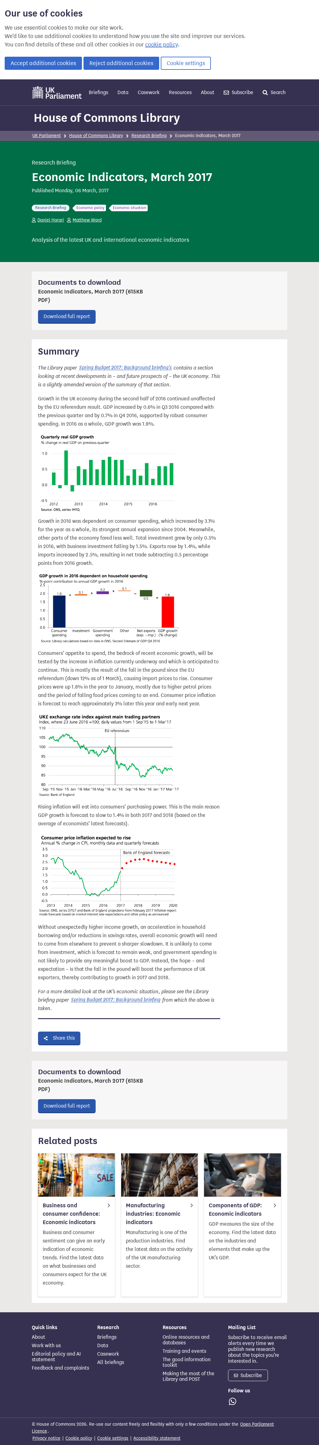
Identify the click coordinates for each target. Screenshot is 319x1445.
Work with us (46, 1345)
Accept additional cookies (43, 63)
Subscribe (242, 92)
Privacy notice (46, 1438)
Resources (180, 92)
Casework (149, 92)
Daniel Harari (50, 220)
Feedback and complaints (60, 1368)
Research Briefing (149, 135)
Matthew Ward (87, 220)
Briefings (98, 92)
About (207, 92)
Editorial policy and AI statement (56, 1356)
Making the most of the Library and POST (188, 1376)
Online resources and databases (186, 1340)
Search (277, 92)
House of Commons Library (107, 118)
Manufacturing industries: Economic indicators (153, 1214)
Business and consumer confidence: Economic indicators (71, 1214)
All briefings (110, 1362)
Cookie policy (78, 1438)
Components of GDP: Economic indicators (235, 1209)
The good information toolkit (187, 1362)
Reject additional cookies (121, 63)
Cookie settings (186, 63)
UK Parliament (46, 135)
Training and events (184, 1351)
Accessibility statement (156, 1438)
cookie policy (161, 44)
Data (122, 92)
